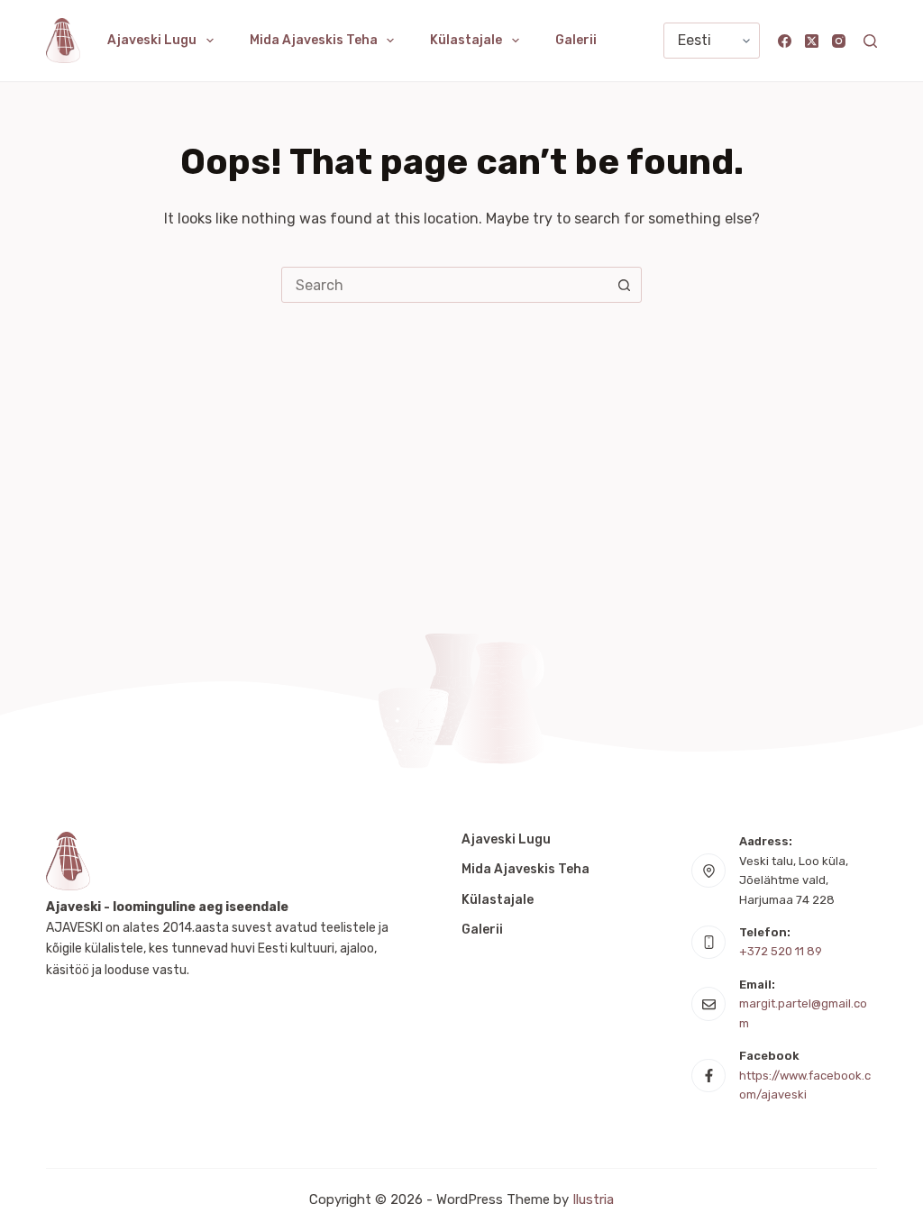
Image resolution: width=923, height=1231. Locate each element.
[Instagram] (838, 41)
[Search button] (624, 285)
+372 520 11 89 (780, 951)
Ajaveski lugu (151, 40)
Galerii (576, 40)
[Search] (870, 41)
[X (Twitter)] (811, 41)
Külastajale (466, 40)
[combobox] (444, 285)
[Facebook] (784, 41)
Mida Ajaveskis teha (314, 40)
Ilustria (593, 1199)
